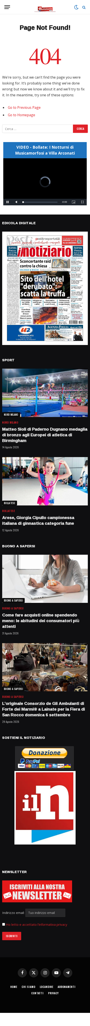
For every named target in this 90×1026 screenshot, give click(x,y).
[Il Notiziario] (45, 7)
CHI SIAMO (28, 987)
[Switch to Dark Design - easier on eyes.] (76, 7)
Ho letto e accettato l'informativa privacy (36, 924)
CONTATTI (37, 993)
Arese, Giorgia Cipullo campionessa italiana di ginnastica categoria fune (38, 520)
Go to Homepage (21, 115)
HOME (13, 987)
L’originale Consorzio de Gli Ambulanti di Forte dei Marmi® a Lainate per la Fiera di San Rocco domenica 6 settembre (43, 709)
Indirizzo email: (13, 912)
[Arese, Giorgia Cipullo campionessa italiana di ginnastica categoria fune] (45, 481)
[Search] (83, 7)
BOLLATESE (9, 503)
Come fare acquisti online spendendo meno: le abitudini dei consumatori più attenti (40, 620)
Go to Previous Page (24, 107)
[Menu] (7, 7)
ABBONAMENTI (66, 987)
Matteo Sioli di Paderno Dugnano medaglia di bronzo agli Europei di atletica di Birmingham (44, 434)
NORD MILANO (11, 414)
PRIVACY (53, 993)
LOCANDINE (47, 987)
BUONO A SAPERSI (13, 600)
